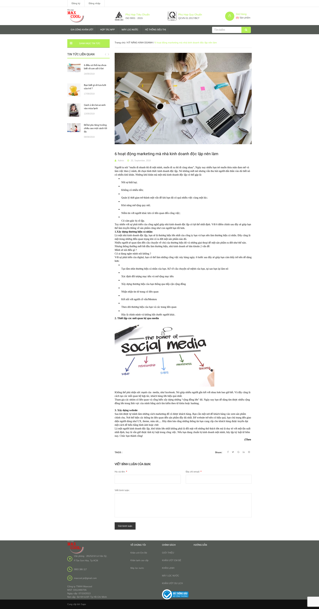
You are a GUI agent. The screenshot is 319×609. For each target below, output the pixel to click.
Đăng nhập (94, 3)
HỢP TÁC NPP (107, 29)
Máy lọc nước (137, 568)
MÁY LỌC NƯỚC (130, 29)
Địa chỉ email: (193, 471)
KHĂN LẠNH (168, 568)
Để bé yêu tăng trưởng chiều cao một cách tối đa (95, 128)
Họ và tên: (121, 471)
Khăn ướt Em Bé (138, 553)
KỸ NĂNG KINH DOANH (140, 42)
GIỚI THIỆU (168, 553)
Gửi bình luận (125, 526)
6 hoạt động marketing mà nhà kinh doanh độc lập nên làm (166, 154)
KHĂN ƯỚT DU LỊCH (172, 583)
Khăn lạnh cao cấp (139, 560)
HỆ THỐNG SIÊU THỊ (155, 29)
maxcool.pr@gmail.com (85, 578)
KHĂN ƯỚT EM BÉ (171, 560)
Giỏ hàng (241, 14)
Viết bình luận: (122, 490)
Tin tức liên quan (81, 54)
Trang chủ (120, 42)
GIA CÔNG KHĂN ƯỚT (82, 29)
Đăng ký (76, 3)
